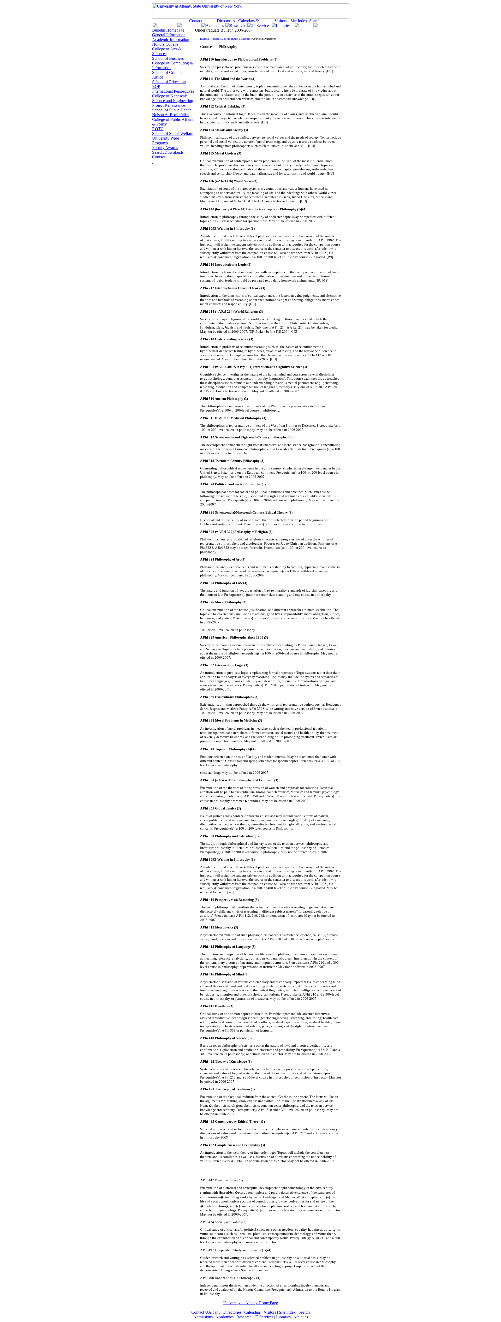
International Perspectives (173, 91)
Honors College (165, 44)
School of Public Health (172, 110)
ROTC (158, 129)
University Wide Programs (165, 140)
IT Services (263, 1317)
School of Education (169, 82)
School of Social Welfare (172, 133)
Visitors (270, 1312)
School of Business (168, 58)
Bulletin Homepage (168, 30)
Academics (224, 1317)
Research (244, 1317)
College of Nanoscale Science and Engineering (172, 98)
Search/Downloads (167, 152)
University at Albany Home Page (250, 1303)
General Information (169, 35)
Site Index (287, 1312)
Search (303, 1312)
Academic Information (170, 39)
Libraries (283, 1317)
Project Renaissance (168, 105)
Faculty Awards (165, 147)
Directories (231, 1312)
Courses (158, 157)
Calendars (252, 1312)
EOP (156, 86)
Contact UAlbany (205, 1312)
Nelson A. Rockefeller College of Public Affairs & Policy (172, 119)
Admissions (203, 1317)
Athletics (300, 1317)
